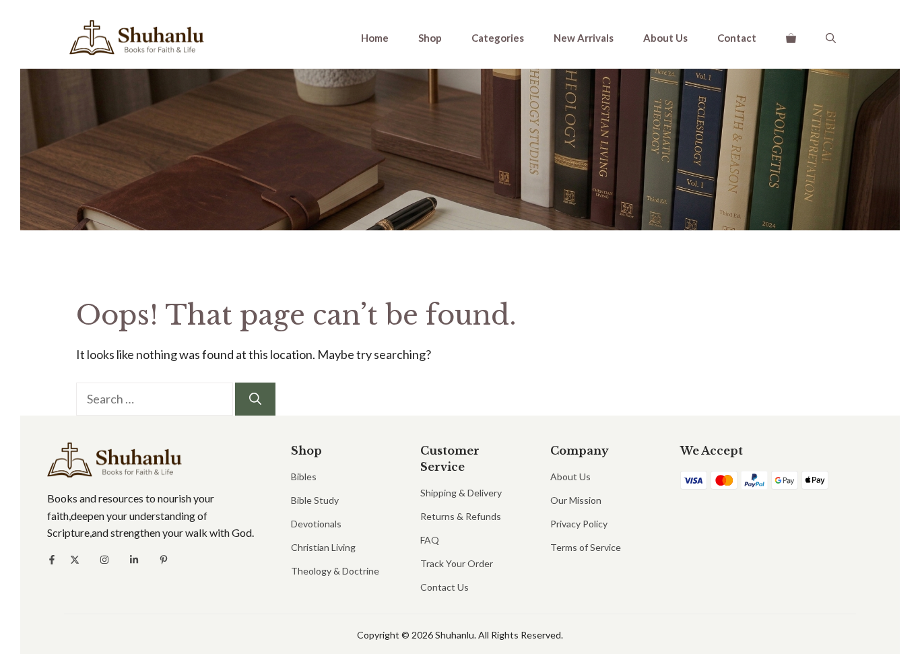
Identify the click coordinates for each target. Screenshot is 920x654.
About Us (665, 38)
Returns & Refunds (460, 516)
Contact (736, 38)
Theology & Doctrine (335, 571)
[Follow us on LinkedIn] (134, 559)
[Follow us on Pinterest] (163, 559)
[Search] (255, 399)
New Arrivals (584, 38)
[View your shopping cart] (791, 37)
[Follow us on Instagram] (104, 559)
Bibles (304, 476)
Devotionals (316, 523)
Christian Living (323, 547)
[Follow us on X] (74, 559)
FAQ (429, 540)
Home (375, 38)
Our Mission (575, 500)
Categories (497, 38)
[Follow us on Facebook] (52, 559)
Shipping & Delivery (461, 492)
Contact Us (444, 587)
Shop (430, 38)
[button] (831, 37)
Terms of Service (585, 547)
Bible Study (315, 500)
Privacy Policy (578, 523)
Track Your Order (456, 563)
